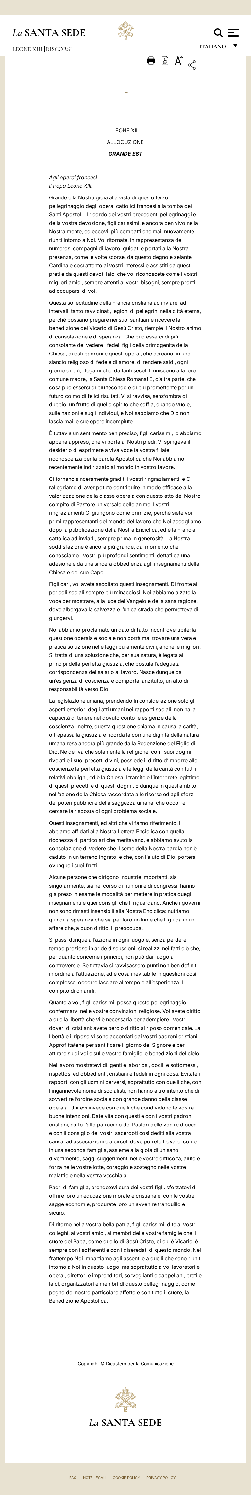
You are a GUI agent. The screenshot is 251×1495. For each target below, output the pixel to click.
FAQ (72, 1477)
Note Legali (94, 1477)
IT (125, 94)
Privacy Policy (161, 1477)
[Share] (212, 66)
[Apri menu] (232, 32)
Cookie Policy (126, 1477)
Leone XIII (27, 49)
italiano (214, 48)
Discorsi (58, 49)
